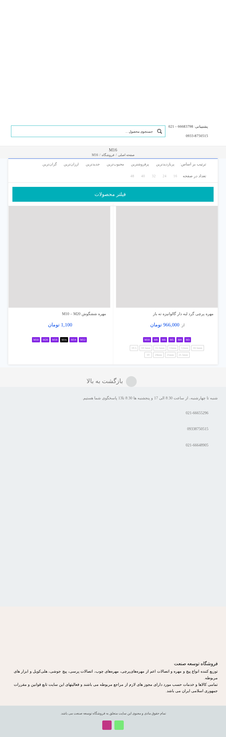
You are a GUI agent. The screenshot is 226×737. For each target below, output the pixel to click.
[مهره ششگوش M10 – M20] (59, 257)
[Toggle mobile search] (19, 14)
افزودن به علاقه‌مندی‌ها (125, 299)
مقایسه (202, 301)
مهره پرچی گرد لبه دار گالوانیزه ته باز (183, 314)
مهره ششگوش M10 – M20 (84, 314)
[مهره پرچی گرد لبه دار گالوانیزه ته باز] (167, 257)
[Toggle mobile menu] (10, 14)
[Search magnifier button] (159, 131)
